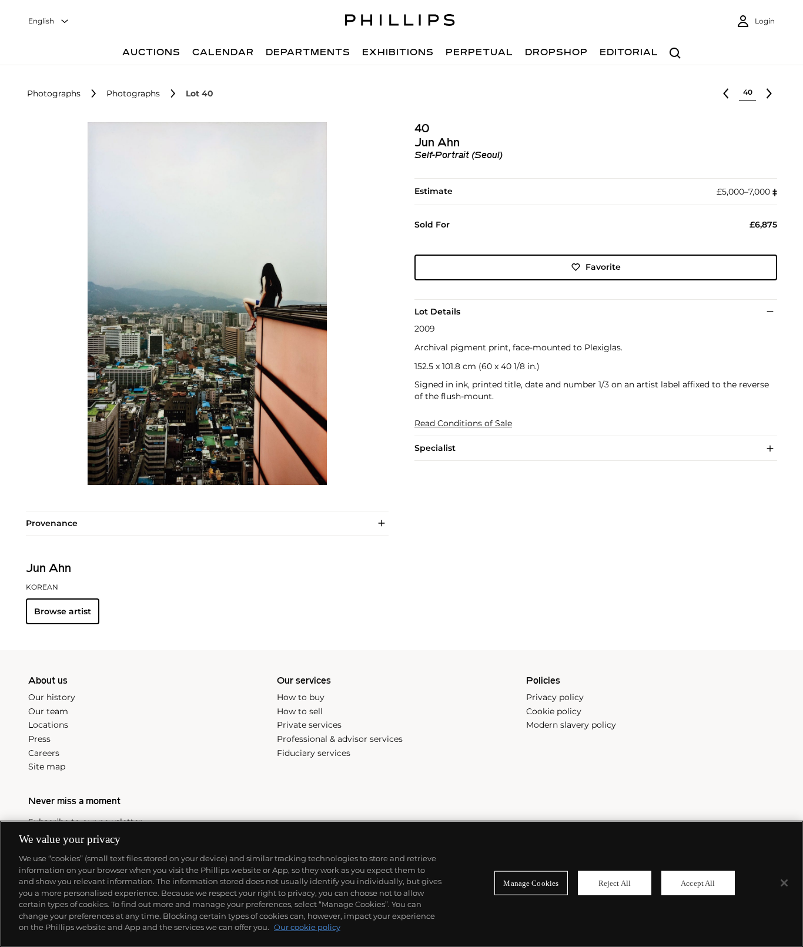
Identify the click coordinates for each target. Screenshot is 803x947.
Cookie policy (553, 711)
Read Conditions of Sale (463, 424)
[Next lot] (769, 93)
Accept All (698, 882)
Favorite (603, 267)
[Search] (675, 54)
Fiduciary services (313, 753)
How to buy (300, 697)
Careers (43, 753)
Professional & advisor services (340, 739)
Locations (48, 725)
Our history (51, 697)
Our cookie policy (307, 927)
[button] (204, 303)
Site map (46, 766)
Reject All (614, 882)
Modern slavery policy (571, 725)
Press (39, 739)
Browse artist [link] (62, 611)
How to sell (300, 711)
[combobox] (48, 21)
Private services (309, 725)
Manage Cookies (530, 882)
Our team (48, 711)
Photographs (54, 94)
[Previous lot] (726, 93)
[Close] (784, 883)
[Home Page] (400, 21)
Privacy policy (555, 697)
